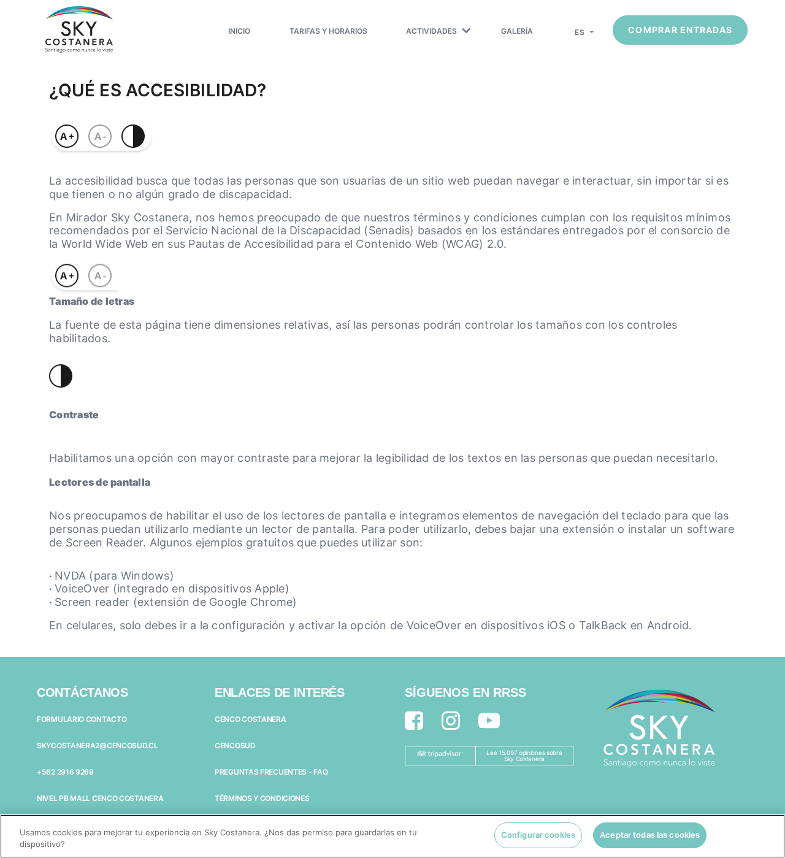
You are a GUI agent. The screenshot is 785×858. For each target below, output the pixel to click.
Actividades (431, 31)
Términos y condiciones (262, 798)
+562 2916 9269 (65, 771)
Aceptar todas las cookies (650, 835)
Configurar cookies (538, 835)
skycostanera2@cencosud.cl (97, 745)
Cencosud (235, 745)
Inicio (239, 31)
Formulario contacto (81, 719)
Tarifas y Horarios (328, 31)
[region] (392, 836)
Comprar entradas (680, 30)
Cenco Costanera (250, 719)
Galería (517, 31)
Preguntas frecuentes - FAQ (271, 771)
